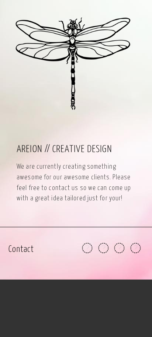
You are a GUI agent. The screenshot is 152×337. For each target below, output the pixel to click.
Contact (21, 249)
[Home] (76, 63)
